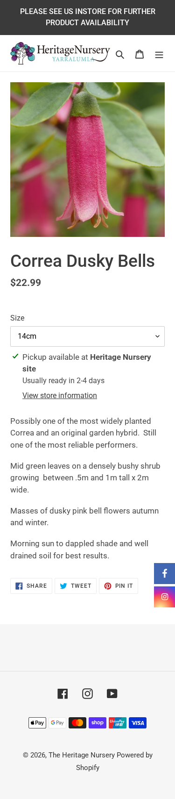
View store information (59, 395)
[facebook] (164, 573)
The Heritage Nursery (82, 755)
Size (17, 318)
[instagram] (164, 596)
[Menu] (159, 53)
